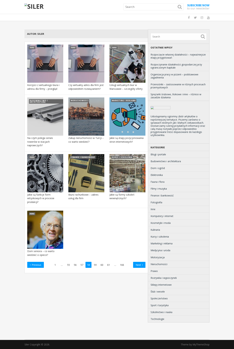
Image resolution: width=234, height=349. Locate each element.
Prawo (154, 271)
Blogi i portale (158, 154)
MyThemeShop (201, 344)
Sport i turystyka (160, 305)
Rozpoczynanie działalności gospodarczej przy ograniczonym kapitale (176, 66)
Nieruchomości (159, 264)
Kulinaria (155, 229)
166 (122, 264)
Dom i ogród (158, 168)
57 (82, 264)
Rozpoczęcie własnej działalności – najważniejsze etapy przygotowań (178, 56)
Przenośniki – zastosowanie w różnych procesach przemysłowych (178, 86)
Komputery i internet (162, 216)
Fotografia (156, 202)
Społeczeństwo (159, 298)
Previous (36, 264)
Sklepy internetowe (161, 284)
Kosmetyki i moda (161, 223)
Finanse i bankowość (162, 195)
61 (108, 264)
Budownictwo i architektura (166, 161)
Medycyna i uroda (160, 250)
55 (68, 264)
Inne (153, 209)
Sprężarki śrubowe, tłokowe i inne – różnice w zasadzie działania (176, 96)
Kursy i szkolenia (160, 236)
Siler (26, 344)
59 (95, 264)
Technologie (157, 319)
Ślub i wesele (158, 291)
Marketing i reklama (162, 243)
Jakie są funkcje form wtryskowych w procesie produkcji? (40, 198)
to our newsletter (198, 6)
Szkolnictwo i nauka (161, 312)
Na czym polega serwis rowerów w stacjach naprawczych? (40, 141)
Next (139, 264)
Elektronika (157, 175)
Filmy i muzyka (159, 188)
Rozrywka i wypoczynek (164, 277)
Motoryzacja (158, 257)
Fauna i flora (157, 181)
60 (102, 264)
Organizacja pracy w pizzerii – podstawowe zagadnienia (174, 76)
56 (75, 264)
